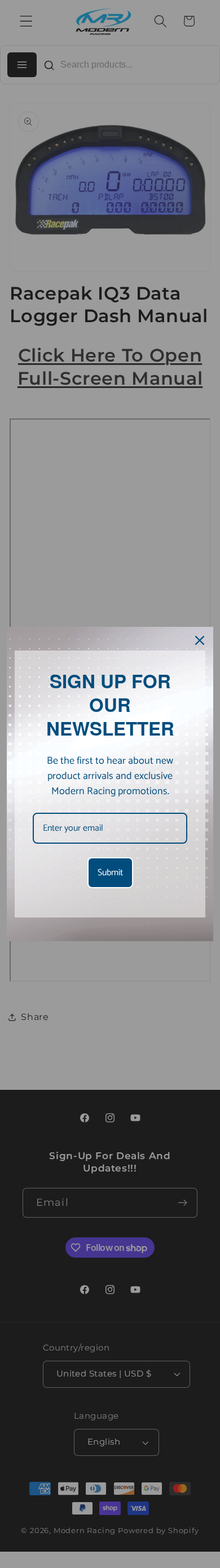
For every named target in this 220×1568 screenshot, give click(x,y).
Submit (110, 872)
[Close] (199, 640)
